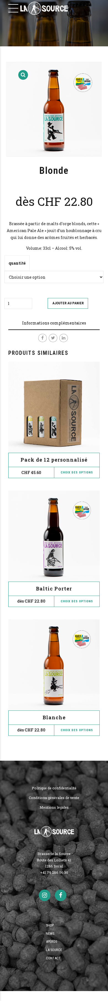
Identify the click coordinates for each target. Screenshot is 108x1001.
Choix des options (77, 601)
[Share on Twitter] (53, 338)
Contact (53, 958)
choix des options (77, 472)
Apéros (51, 941)
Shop (50, 925)
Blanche (54, 717)
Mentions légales (54, 807)
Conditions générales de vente (54, 797)
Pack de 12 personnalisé (54, 459)
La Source (54, 950)
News (50, 933)
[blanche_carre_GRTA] (54, 664)
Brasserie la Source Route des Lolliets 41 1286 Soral (54, 859)
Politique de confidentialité (54, 788)
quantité (17, 263)
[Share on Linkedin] (63, 338)
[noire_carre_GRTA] (54, 536)
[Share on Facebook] (42, 338)
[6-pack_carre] (54, 407)
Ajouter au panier (68, 303)
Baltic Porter (54, 588)
